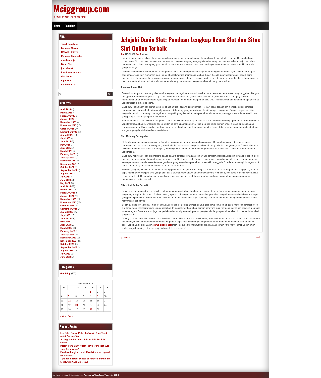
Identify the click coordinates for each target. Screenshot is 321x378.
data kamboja (68, 60)
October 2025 (67, 129)
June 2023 (65, 218)
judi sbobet (67, 68)
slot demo (66, 76)
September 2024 (68, 170)
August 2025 (66, 135)
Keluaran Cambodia (71, 56)
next (258, 237)
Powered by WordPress (94, 375)
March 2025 (66, 151)
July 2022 (65, 254)
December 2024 (68, 160)
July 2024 (65, 176)
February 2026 (67, 116)
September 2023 (68, 209)
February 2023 (67, 231)
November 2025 (68, 125)
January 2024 (67, 196)
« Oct (63, 316)
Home (57, 26)
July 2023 (65, 215)
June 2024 (65, 180)
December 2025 (68, 122)
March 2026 (66, 112)
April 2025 (65, 148)
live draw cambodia (71, 72)
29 (91, 309)
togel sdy (66, 80)
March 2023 (66, 228)
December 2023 (68, 199)
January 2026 (67, 119)
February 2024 (67, 193)
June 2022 (65, 257)
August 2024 (66, 173)
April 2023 (65, 225)
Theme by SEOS (111, 375)
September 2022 (68, 247)
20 (76, 305)
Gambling (70, 26)
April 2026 (65, 109)
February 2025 (67, 154)
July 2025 (65, 138)
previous (124, 237)
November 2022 (68, 241)
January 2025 (67, 157)
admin (144, 54)
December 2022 (68, 237)
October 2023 (67, 205)
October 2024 (67, 167)
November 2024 (68, 164)
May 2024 (65, 183)
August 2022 (66, 250)
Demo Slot (66, 64)
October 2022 (67, 244)
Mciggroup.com (81, 8)
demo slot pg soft (162, 225)
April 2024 (65, 186)
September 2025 (68, 132)
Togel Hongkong (69, 44)
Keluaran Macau (69, 48)
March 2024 (66, 189)
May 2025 (65, 145)
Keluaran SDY (68, 84)
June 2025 (65, 141)
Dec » (70, 316)
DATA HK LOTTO (69, 52)
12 (69, 300)
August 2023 (66, 212)
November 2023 (68, 202)
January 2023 (67, 234)
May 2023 (65, 221)
